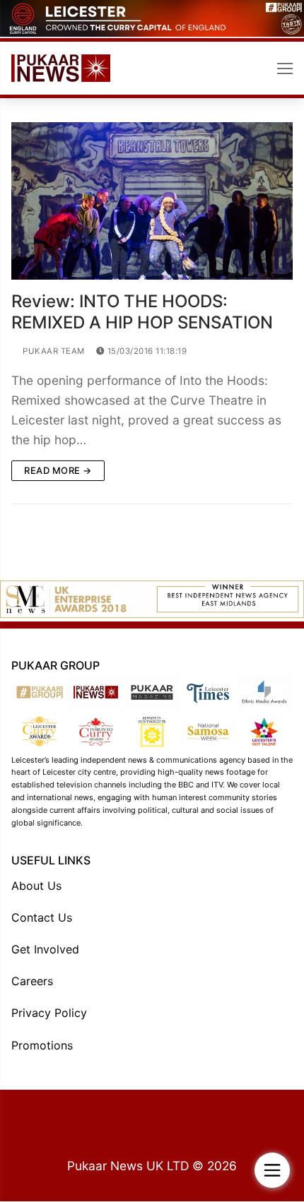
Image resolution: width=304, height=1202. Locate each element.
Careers (32, 981)
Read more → (58, 470)
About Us (36, 886)
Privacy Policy (49, 1013)
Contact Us (41, 917)
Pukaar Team (53, 351)
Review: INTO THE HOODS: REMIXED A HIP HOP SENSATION (142, 311)
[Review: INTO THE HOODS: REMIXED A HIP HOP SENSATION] (152, 201)
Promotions (42, 1045)
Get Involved (45, 949)
